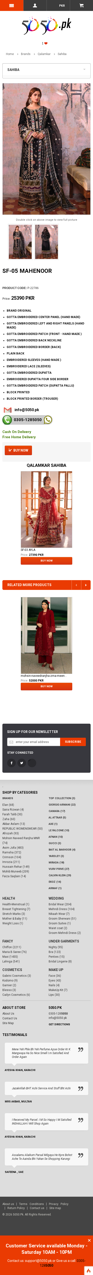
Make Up (56, 970)
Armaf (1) (55, 888)
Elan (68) (8, 805)
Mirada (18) (56, 862)
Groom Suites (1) (60, 923)
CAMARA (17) (57, 811)
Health (8, 898)
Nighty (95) (56, 947)
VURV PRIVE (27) (59, 869)
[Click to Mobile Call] (7, 420)
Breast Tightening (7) (16, 909)
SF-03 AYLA (28, 550)
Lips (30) (54, 994)
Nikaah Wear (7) (59, 914)
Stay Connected (20, 752)
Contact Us (9, 1018)
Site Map (8, 1023)
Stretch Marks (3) (13, 914)
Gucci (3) (55, 843)
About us (8, 1204)
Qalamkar (44, 54)
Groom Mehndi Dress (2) (65, 933)
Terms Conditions (31, 1204)
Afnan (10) (56, 836)
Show (85, 69)
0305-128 (28, 419)
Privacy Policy (58, 1204)
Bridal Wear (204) (60, 904)
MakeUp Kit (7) (58, 990)
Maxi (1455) (10, 956)
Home (10, 54)
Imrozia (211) (11, 862)
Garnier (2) (9, 985)
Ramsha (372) (11, 852)
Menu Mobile (11, 5)
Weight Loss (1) (12, 923)
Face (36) (55, 975)
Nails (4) (54, 985)
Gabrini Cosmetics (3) (16, 975)
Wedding (56, 898)
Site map (55, 1208)
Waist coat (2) (58, 928)
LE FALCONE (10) (59, 830)
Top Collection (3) (62, 798)
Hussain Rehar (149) (16, 866)
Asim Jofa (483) (13, 847)
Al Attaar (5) (57, 817)
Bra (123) (55, 952)
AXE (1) (53, 824)
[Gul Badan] (46, 635)
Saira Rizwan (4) (13, 809)
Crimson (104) (11, 857)
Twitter (21, 763)
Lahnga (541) (11, 961)
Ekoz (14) (55, 881)
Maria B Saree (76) (14, 952)
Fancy (7, 941)
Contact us (37, 1208)
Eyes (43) (55, 980)
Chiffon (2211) (11, 947)
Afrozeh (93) (10, 833)
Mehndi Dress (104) (62, 909)
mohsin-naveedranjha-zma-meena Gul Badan (44, 675)
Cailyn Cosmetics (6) (16, 994)
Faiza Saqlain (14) (14, 876)
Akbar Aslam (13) (13, 824)
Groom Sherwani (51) (62, 918)
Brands (26, 54)
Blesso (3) (9, 990)
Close (89, 1240)
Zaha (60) (8, 819)
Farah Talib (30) (12, 814)
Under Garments (64, 941)
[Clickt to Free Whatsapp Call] (48, 420)
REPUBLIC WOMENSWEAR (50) (22, 828)
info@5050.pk (27, 410)
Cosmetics (12, 970)
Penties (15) (57, 956)
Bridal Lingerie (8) (60, 961)
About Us (8, 1013)
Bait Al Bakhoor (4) (62, 849)
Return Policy (16, 1208)
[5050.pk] (47, 20)
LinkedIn (32, 763)
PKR (61, 5)
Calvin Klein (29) (60, 875)
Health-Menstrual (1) (15, 904)
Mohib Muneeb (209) (15, 871)
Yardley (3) (56, 856)
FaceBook (11, 763)
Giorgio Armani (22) (62, 804)
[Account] (35, 5)
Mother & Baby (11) (14, 918)
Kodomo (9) (10, 980)
